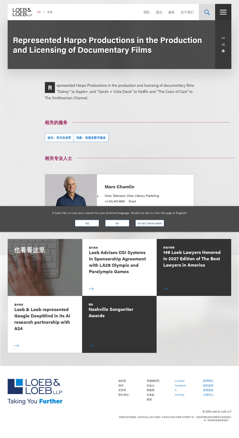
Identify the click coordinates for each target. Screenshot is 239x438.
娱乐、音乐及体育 (59, 137)
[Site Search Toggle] (207, 12)
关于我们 (187, 12)
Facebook (180, 385)
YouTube (179, 394)
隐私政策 (208, 385)
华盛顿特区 (153, 381)
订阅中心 (208, 394)
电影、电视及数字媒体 (91, 137)
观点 (159, 12)
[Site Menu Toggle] (223, 12)
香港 (149, 399)
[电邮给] (223, 38)
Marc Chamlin (119, 186)
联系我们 (208, 381)
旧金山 (150, 385)
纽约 (121, 385)
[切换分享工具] (223, 44)
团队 (147, 12)
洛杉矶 (122, 381)
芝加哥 (122, 390)
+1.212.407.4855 (115, 201)
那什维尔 (123, 394)
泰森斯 (150, 390)
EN (39, 12)
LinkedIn (180, 381)
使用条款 (208, 390)
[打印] (223, 51)
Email (132, 201)
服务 (171, 12)
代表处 (150, 394)
